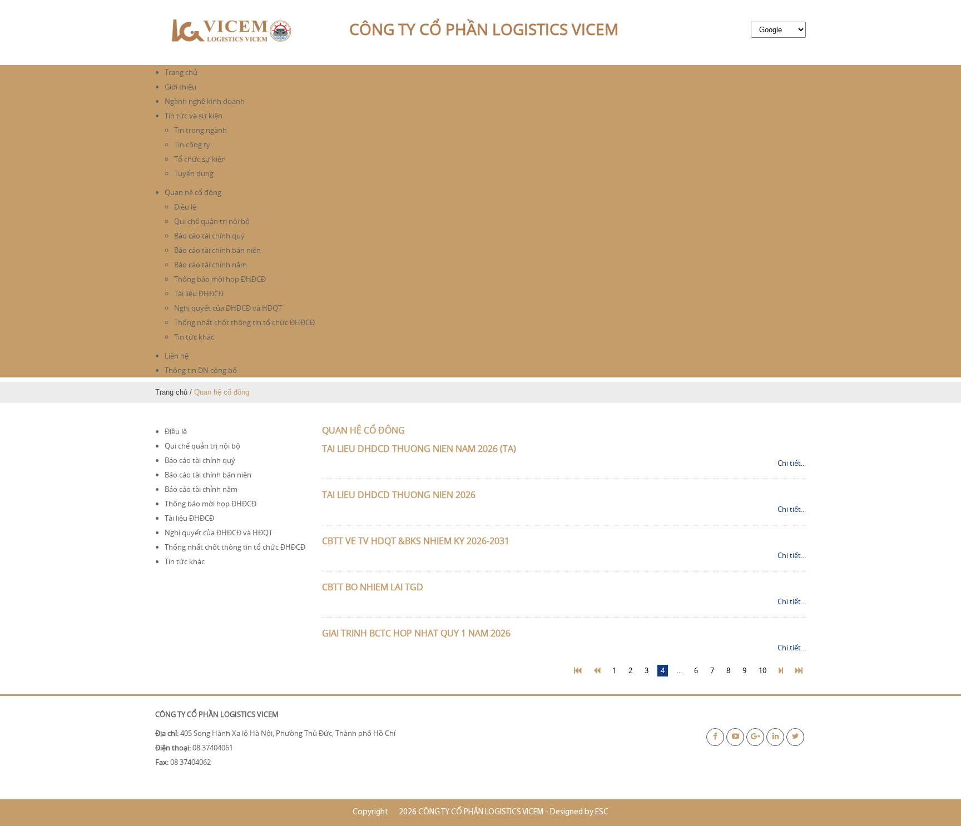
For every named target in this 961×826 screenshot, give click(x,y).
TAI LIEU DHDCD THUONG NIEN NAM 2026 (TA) (419, 448)
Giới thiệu (180, 87)
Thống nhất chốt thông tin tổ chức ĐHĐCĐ (244, 322)
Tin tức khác (194, 337)
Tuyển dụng (194, 173)
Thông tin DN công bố (201, 370)
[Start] (577, 670)
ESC (601, 812)
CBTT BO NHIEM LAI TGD (372, 587)
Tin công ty (192, 145)
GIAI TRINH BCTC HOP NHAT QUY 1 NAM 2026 (416, 633)
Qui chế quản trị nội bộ (212, 221)
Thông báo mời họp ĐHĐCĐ (220, 279)
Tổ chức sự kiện (200, 159)
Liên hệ (177, 356)
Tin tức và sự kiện (193, 116)
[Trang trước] (596, 670)
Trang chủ (181, 72)
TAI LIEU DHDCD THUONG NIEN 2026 (398, 495)
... (679, 670)
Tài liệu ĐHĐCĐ (199, 293)
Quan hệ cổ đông (193, 192)
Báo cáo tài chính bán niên (217, 250)
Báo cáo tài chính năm (210, 265)
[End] (799, 670)
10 (762, 670)
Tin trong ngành (200, 130)
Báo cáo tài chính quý (209, 236)
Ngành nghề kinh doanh (205, 101)
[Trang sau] (780, 670)
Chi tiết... (791, 463)
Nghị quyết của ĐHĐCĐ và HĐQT (228, 308)
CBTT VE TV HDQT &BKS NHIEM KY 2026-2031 (415, 541)
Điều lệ (185, 207)
